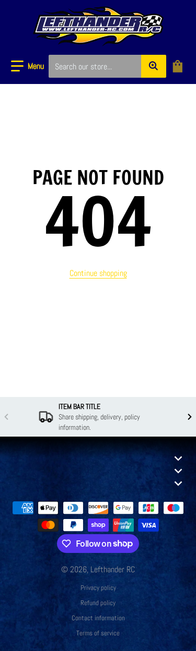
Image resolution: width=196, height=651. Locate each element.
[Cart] (179, 66)
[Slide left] (6, 417)
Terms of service (98, 633)
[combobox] (107, 66)
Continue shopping (98, 273)
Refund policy (98, 602)
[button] (27, 66)
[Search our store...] (153, 66)
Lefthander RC (112, 569)
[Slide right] (189, 417)
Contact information (98, 617)
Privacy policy (98, 587)
